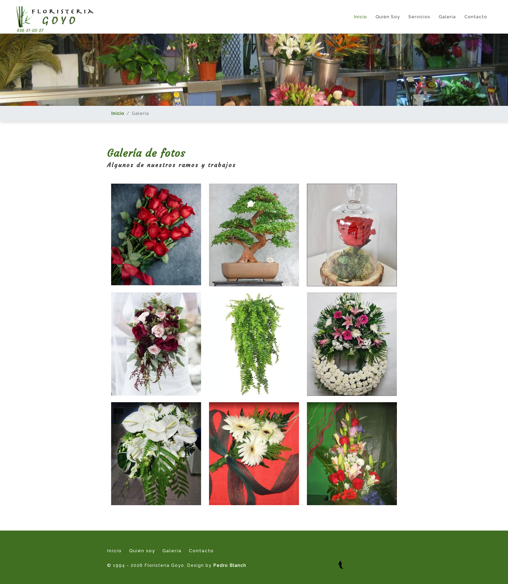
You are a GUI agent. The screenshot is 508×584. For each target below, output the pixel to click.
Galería (172, 550)
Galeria (447, 16)
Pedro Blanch (229, 565)
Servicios (419, 16)
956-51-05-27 (30, 30)
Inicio (360, 16)
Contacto (475, 16)
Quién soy (387, 16)
